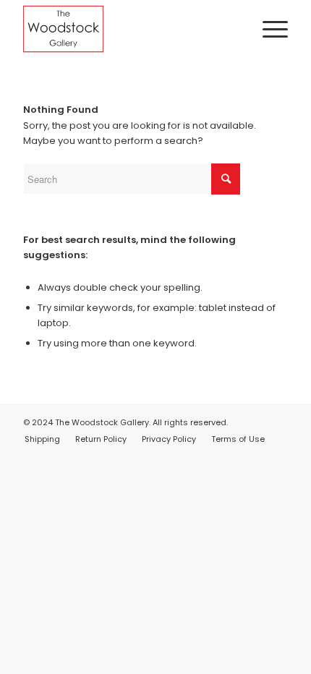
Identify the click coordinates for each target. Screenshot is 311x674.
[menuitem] (268, 29)
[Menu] (268, 29)
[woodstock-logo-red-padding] (128, 29)
